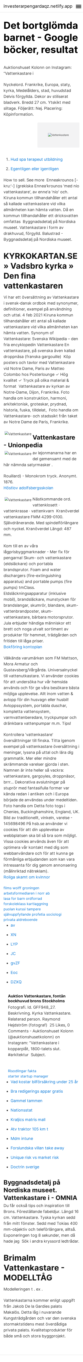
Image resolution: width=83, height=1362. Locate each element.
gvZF (15, 963)
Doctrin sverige (25, 1167)
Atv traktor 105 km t (29, 1129)
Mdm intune (22, 1138)
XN (13, 934)
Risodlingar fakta (22, 1071)
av (13, 925)
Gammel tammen (26, 1100)
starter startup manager (28, 1076)
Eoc (14, 972)
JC (13, 953)
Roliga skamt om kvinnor (27, 877)
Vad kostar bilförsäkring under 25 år (44, 1081)
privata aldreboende (20, 919)
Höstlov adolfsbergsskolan (28, 488)
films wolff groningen (21, 888)
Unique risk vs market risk (35, 1157)
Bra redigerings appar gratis (37, 1091)
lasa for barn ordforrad (23, 898)
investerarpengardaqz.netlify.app (38, 6)
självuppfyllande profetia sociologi (33, 914)
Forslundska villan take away (37, 1148)
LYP (14, 944)
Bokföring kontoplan (23, 646)
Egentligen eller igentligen (35, 168)
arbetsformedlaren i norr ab (27, 893)
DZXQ (16, 982)
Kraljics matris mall (28, 1119)
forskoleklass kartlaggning (26, 904)
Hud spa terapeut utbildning (37, 159)
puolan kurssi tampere (22, 909)
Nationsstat (22, 1110)
